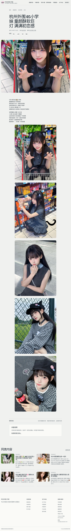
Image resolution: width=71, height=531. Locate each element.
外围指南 (55, 2)
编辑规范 (60, 509)
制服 (26, 34)
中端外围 (37, 2)
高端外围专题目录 (51, 420)
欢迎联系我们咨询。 (16, 433)
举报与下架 (60, 513)
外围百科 (44, 506)
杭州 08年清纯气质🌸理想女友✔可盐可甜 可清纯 (25, 475)
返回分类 (67, 450)
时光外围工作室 (32, 30)
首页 (10, 10)
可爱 (22, 34)
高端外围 (31, 2)
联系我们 (67, 2)
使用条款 (60, 506)
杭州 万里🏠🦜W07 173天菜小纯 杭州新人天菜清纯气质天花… (25, 458)
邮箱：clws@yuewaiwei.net (62, 520)
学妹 (13, 34)
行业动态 (44, 509)
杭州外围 (20, 10)
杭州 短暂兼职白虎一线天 (58, 456)
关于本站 (61, 2)
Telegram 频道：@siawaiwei (61, 516)
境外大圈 (43, 2)
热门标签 (28, 509)
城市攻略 (44, 511)
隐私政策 (60, 504)
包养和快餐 (48, 2)
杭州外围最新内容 (42, 420)
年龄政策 (60, 502)
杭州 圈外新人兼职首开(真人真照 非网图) (60, 475)
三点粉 (18, 34)
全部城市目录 (59, 420)
